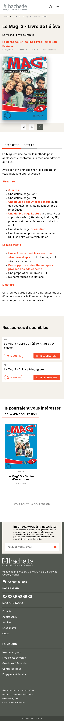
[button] (22, 50)
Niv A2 (15, 16)
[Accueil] (14, 7)
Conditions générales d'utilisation (17, 694)
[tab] (11, 145)
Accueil (5, 16)
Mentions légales (10, 698)
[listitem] (4, 596)
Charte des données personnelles (18, 690)
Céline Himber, (35, 41)
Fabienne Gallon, (13, 41)
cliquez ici (36, 539)
